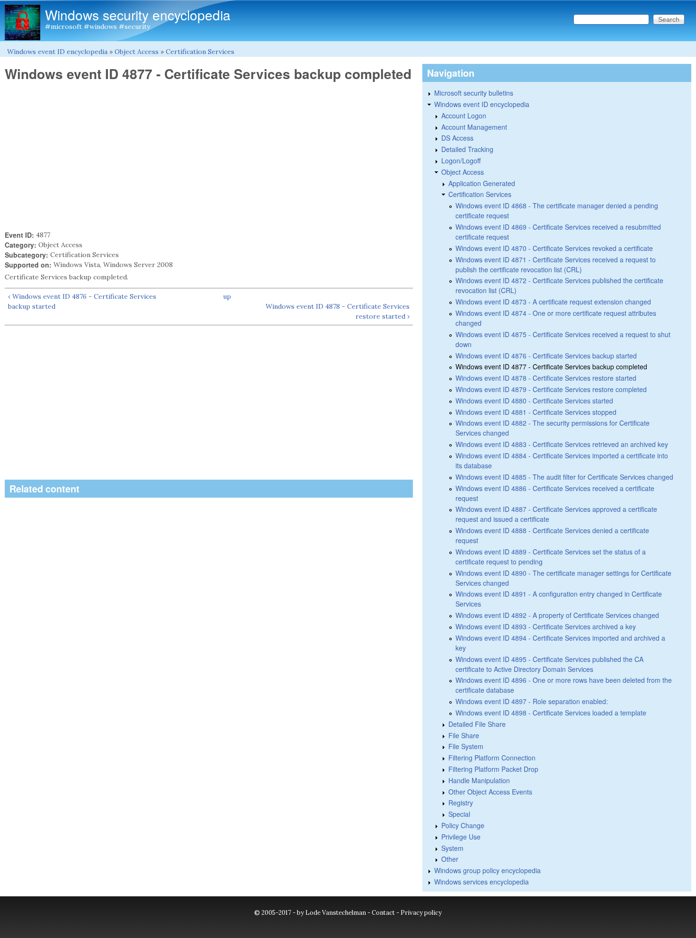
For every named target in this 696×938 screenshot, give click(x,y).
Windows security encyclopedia (138, 14)
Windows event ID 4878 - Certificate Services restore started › (338, 311)
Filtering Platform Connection (491, 757)
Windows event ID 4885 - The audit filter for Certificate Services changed (564, 477)
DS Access (457, 138)
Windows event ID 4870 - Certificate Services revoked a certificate (554, 248)
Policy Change (462, 825)
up (227, 296)
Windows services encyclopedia (481, 881)
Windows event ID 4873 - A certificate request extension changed (553, 301)
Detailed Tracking (467, 149)
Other (449, 859)
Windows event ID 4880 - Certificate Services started (534, 400)
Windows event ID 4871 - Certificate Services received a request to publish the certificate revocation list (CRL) (555, 264)
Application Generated (481, 183)
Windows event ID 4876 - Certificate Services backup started (546, 355)
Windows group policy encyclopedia (487, 870)
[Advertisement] (209, 156)
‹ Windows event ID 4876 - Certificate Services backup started (82, 301)
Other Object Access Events (490, 791)
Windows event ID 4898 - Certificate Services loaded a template (550, 712)
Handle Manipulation (479, 780)
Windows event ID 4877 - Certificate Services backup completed (551, 366)
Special (459, 814)
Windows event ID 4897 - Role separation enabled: (531, 701)
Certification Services (200, 51)
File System (465, 746)
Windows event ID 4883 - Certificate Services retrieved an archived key (561, 444)
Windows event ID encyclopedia (57, 51)
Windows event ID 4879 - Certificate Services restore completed (551, 389)
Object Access (137, 51)
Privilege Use (461, 836)
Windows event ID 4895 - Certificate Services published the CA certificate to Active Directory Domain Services (549, 664)
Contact (383, 913)
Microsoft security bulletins (473, 93)
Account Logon (463, 115)
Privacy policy (421, 913)
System (452, 848)
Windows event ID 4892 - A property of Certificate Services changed (557, 615)
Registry (460, 802)
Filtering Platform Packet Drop (493, 769)
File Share (463, 735)
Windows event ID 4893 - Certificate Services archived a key (545, 626)
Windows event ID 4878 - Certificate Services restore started (545, 378)
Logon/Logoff (461, 160)
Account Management (474, 127)
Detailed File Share (477, 724)
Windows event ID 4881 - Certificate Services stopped (535, 412)
